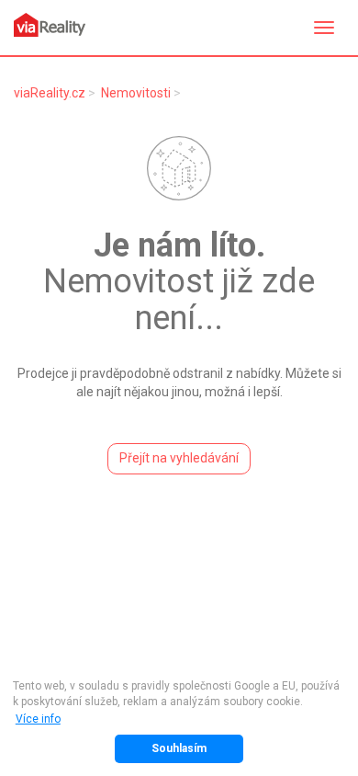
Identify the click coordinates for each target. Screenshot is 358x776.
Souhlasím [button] (179, 748)
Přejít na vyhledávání (179, 458)
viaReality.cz (49, 93)
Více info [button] (38, 719)
